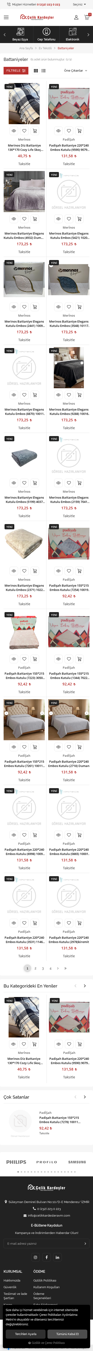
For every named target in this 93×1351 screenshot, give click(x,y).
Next (89, 34)
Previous (4, 34)
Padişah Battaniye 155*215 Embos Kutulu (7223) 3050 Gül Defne (24, 675)
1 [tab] (18, 1172)
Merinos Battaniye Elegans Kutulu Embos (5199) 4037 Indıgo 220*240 (24, 499)
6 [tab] (35, 1172)
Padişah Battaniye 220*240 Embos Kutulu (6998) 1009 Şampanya (24, 851)
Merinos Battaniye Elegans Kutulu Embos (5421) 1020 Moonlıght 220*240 (68, 235)
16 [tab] (68, 1172)
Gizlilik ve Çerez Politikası (48, 1343)
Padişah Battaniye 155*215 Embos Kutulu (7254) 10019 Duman (69, 587)
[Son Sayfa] (65, 968)
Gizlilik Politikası (44, 1280)
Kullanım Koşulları (46, 1287)
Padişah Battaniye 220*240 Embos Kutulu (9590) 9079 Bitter (69, 147)
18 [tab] (75, 1172)
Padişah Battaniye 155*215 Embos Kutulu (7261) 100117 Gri (24, 763)
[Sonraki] (58, 968)
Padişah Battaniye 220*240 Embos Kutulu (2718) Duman (68, 763)
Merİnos (24, 139)
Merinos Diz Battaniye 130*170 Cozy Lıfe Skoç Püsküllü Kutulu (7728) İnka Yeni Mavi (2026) (24, 147)
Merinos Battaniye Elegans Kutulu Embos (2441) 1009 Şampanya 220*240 (24, 323)
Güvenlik (10, 1287)
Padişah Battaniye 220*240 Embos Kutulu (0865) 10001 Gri (69, 851)
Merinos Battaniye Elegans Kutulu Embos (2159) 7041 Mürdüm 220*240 (68, 499)
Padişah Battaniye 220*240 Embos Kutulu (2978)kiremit (69, 939)
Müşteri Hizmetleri (35, 4)
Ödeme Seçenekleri (42, 1296)
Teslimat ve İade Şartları (15, 1296)
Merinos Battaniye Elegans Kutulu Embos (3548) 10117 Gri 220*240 (68, 323)
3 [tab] (25, 1172)
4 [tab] (28, 1172)
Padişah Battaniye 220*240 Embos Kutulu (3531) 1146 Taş (24, 939)
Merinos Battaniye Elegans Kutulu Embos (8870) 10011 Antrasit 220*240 (24, 411)
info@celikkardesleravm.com (49, 1215)
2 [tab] (21, 1172)
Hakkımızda (12, 1280)
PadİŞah (69, 139)
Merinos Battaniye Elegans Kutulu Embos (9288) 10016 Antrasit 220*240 (68, 411)
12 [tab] (55, 1172)
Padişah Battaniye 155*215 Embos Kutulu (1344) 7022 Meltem (69, 675)
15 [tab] (65, 1172)
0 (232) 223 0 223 (49, 1209)
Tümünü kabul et (67, 1334)
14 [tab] (61, 1172)
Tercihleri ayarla (25, 1334)
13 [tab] (58, 1172)
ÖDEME (39, 1271)
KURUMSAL (13, 1271)
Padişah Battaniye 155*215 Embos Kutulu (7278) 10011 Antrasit (59, 1119)
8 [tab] (41, 1172)
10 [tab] (48, 1172)
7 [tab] (38, 1172)
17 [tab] (71, 1172)
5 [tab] (31, 1172)
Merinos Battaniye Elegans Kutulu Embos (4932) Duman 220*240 (24, 235)
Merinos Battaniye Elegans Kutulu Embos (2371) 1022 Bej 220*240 (24, 587)
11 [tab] (51, 1172)
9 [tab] (45, 1172)
